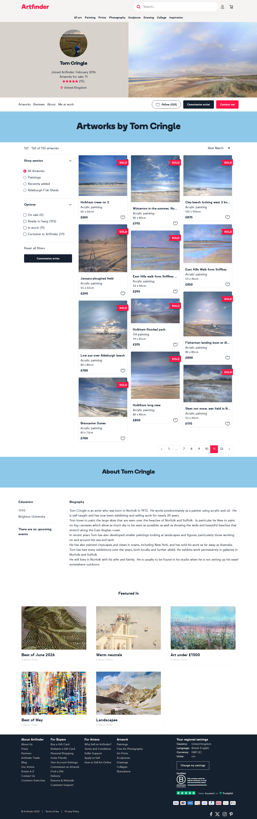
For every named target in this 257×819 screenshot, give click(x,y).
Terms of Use (52, 811)
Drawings (122, 762)
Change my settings (193, 765)
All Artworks (36, 171)
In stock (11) (36, 227)
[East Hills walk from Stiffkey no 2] (155, 263)
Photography (117, 17)
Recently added (39, 184)
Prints (102, 17)
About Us (27, 744)
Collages (122, 767)
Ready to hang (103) (42, 221)
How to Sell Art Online (97, 762)
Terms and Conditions (97, 748)
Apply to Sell (92, 758)
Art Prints (122, 753)
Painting (90, 17)
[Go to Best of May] (53, 699)
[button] (48, 161)
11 (86, 76)
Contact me (227, 104)
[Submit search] (138, 6)
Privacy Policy (72, 811)
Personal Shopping (62, 753)
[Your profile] (222, 6)
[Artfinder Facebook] (211, 814)
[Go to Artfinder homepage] (35, 6)
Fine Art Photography (130, 748)
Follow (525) (169, 104)
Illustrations (124, 771)
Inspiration (176, 17)
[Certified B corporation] (192, 780)
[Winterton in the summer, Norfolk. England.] (155, 191)
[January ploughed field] (103, 260)
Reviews (39, 104)
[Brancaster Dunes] (103, 410)
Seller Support (93, 753)
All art (78, 17)
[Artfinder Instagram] (225, 814)
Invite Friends (59, 758)
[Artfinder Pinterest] (231, 814)
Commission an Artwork (65, 767)
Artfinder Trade (30, 758)
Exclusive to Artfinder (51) (46, 234)
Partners (26, 753)
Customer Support (62, 785)
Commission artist (198, 104)
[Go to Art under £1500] (203, 634)
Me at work (66, 104)
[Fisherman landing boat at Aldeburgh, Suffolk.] (207, 326)
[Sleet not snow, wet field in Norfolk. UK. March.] (207, 396)
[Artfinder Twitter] (217, 814)
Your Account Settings (64, 762)
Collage (161, 17)
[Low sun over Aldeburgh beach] (103, 337)
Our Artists (27, 767)
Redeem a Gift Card (63, 748)
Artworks (24, 104)
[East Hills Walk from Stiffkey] (207, 256)
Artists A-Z (27, 771)
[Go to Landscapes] (128, 699)
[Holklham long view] (155, 388)
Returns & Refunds (62, 780)
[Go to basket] (231, 6)
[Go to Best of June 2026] (53, 634)
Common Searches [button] (33, 780)
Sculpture (134, 17)
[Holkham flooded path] (155, 323)
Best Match (216, 148)
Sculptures (123, 758)
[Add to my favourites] (122, 217)
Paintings (34, 177)
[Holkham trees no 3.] (103, 188)
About (51, 104)
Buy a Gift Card (60, 744)
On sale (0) (35, 215)
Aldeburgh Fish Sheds (43, 190)
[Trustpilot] (205, 792)
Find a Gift (57, 771)
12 (221, 449)
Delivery (55, 776)
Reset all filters (34, 248)
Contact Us (28, 776)
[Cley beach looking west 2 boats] (207, 188)
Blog (24, 762)
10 (206, 449)
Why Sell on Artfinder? (98, 744)
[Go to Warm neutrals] (128, 634)
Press (24, 748)
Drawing (149, 17)
